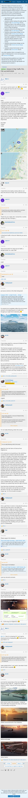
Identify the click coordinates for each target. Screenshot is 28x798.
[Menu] (2, 1)
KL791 (3, 73)
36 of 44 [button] (14, 763)
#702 (26, 98)
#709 (26, 288)
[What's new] (23, 1)
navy (23, 73)
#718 (26, 633)
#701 (26, 84)
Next (19, 763)
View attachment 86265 (7, 232)
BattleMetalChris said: (6, 274)
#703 (26, 188)
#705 (26, 227)
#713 (26, 439)
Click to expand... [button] (14, 425)
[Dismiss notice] (25, 6)
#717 (26, 589)
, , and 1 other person (15, 624)
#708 (26, 271)
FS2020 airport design (17, 33)
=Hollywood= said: (6, 442)
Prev (9, 763)
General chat (7, 55)
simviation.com (19, 365)
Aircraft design (15, 30)
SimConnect (15, 49)
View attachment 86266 (17, 232)
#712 (26, 410)
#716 (26, 559)
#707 (26, 259)
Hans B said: (4, 207)
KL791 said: (4, 389)
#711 (26, 386)
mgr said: (4, 562)
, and (10, 376)
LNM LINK (3, 279)
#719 (26, 652)
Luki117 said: (4, 230)
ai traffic (15, 73)
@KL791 (3, 636)
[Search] (26, 1)
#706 (26, 246)
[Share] (24, 84)
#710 (26, 340)
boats (19, 73)
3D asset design (16, 22)
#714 (26, 503)
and (6, 550)
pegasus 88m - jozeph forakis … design (11, 295)
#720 (26, 679)
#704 (26, 205)
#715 (26, 535)
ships (2, 75)
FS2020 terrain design (17, 45)
